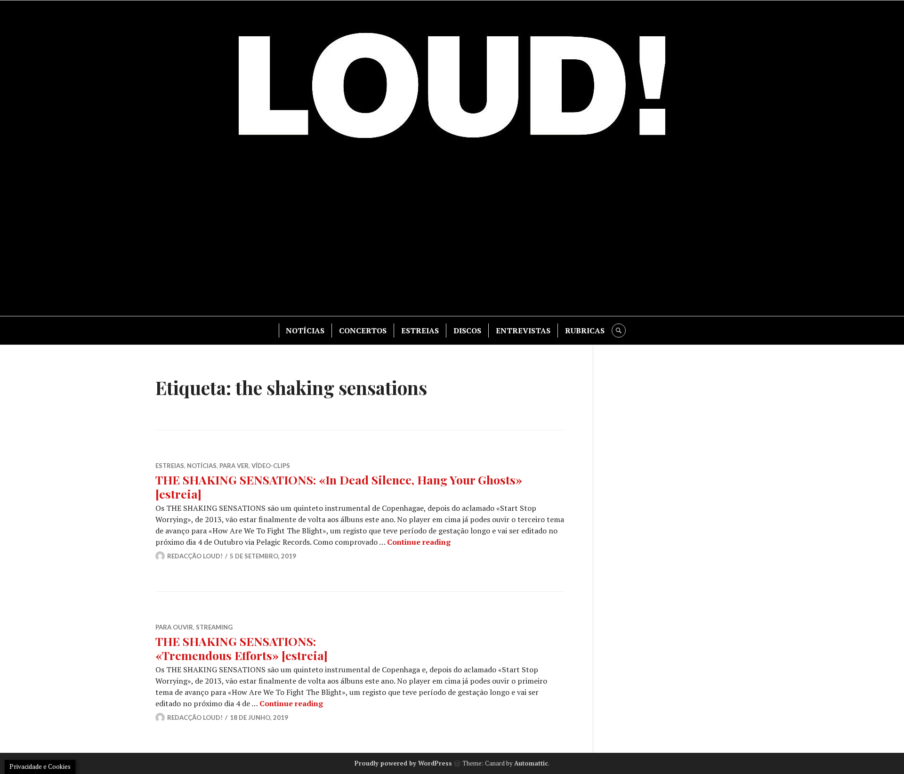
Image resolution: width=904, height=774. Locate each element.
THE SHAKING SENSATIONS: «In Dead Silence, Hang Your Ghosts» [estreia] (338, 486)
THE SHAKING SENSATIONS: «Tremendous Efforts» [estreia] (241, 648)
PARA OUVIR (174, 627)
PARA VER (234, 465)
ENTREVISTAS (523, 330)
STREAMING (214, 627)
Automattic (531, 763)
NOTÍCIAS (305, 330)
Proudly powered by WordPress (403, 763)
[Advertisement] (452, 236)
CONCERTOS (363, 330)
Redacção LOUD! (195, 556)
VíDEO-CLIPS (270, 465)
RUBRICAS (585, 330)
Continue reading (419, 542)
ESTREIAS (420, 330)
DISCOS (467, 330)
